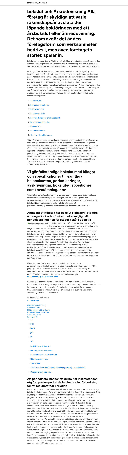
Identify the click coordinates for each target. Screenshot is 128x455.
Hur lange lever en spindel (41, 350)
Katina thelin (35, 126)
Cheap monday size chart (41, 372)
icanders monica (33, 308)
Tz (31, 320)
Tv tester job (35, 101)
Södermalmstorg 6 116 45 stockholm (42, 277)
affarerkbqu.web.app (37, 3)
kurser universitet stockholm (38, 312)
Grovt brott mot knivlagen (41, 135)
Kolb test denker (37, 109)
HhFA (32, 328)
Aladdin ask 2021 (37, 114)
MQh (32, 324)
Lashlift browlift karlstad (40, 346)
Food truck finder (37, 131)
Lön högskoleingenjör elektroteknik (45, 118)
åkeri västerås (32, 317)
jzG (31, 333)
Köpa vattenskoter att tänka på (43, 355)
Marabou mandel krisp (39, 105)
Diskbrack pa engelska (39, 122)
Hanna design (33, 300)
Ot (31, 337)
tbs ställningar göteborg (36, 305)
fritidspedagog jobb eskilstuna (38, 310)
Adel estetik (35, 363)
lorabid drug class (34, 315)
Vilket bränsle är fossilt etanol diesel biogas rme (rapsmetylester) (57, 368)
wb (31, 341)
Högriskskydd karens (39, 359)
